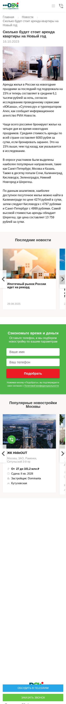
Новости (27, 17)
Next (63, 279)
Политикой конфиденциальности (41, 386)
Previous (3, 279)
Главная (8, 17)
